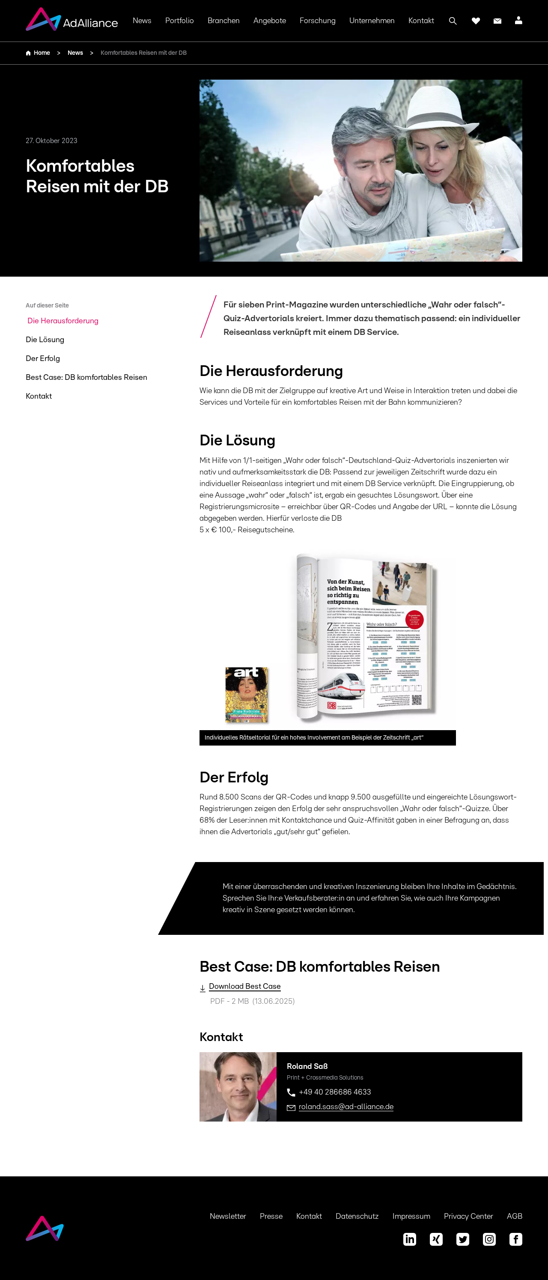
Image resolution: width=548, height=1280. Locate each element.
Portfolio (179, 21)
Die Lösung (45, 340)
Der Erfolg (43, 359)
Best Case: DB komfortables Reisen (86, 378)
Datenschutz (357, 1216)
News (142, 21)
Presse (271, 1216)
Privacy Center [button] (468, 1216)
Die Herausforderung (62, 321)
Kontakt (421, 21)
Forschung (318, 21)
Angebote (269, 21)
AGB (514, 1216)
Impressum (411, 1216)
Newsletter (228, 1216)
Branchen (224, 21)
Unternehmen (372, 21)
